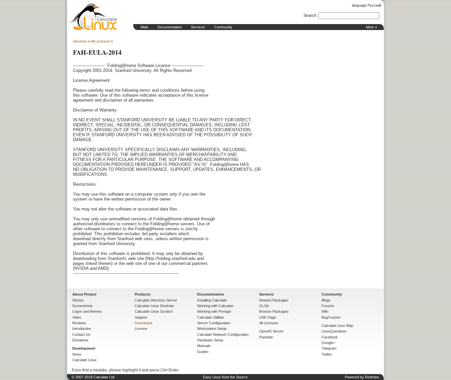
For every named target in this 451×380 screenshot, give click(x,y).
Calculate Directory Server (156, 300)
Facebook (330, 337)
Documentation (169, 27)
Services (198, 27)
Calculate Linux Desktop (154, 306)
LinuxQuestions (334, 331)
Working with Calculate (215, 306)
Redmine (372, 377)
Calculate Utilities (210, 317)
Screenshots (82, 306)
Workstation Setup (211, 329)
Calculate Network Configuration (223, 334)
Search (309, 15)
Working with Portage (214, 311)
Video (76, 317)
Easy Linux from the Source (225, 377)
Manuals (204, 346)
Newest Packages (274, 300)
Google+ (328, 343)
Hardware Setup (210, 340)
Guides (203, 352)
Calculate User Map (337, 326)
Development (83, 348)
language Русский (366, 5)
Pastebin (266, 337)
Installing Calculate (212, 300)
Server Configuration (213, 323)
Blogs (326, 300)
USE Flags (267, 317)
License (141, 329)
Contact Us (81, 334)
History (78, 300)
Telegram (329, 348)
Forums (328, 306)
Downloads (144, 323)
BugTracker (331, 317)
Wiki (325, 311)
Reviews (79, 323)
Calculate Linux (84, 360)
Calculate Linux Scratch (154, 311)
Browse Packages (274, 311)
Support (141, 317)
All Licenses (100, 41)
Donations (80, 340)
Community (223, 27)
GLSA (264, 306)
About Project (84, 294)
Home (93, 16)
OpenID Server (271, 331)
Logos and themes (87, 311)
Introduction (81, 329)
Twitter (327, 354)
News (77, 354)
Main (144, 27)
